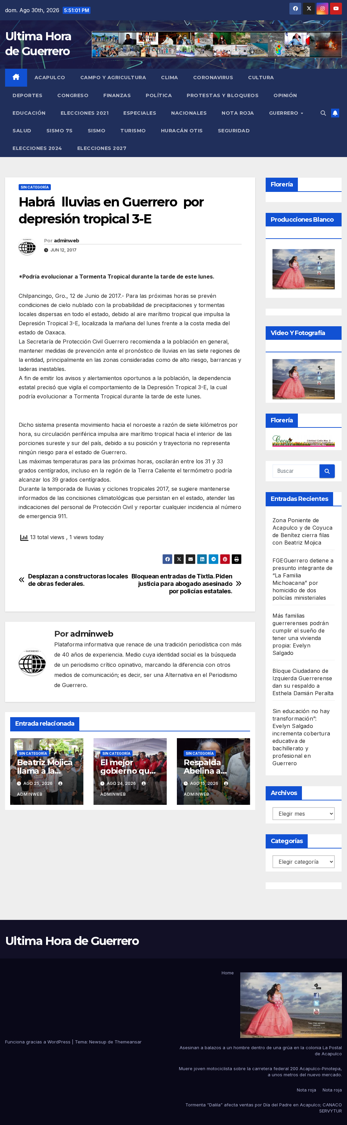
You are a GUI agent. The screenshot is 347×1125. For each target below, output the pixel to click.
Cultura (261, 77)
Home (228, 972)
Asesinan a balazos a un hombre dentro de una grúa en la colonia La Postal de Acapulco (261, 1050)
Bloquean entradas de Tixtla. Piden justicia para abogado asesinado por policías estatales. (181, 584)
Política (159, 95)
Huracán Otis (182, 131)
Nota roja (238, 113)
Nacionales (189, 113)
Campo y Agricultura (113, 77)
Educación (29, 113)
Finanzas (117, 95)
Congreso (72, 95)
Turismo (133, 131)
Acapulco (50, 77)
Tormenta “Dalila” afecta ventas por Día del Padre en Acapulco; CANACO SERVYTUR (263, 1107)
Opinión (285, 95)
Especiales (139, 113)
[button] (323, 113)
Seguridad (234, 131)
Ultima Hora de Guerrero (72, 941)
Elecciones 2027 (102, 148)
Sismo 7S (59, 131)
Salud (22, 131)
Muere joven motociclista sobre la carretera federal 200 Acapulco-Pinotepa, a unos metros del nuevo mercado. (260, 1071)
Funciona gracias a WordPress (38, 1041)
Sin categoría (35, 187)
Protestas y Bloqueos (223, 95)
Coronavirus (213, 77)
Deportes (27, 95)
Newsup (97, 1041)
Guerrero (284, 113)
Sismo (97, 131)
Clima (169, 77)
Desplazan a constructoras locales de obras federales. (78, 580)
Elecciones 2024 (37, 148)
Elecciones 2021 (85, 113)
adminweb (66, 241)
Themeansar (128, 1041)
